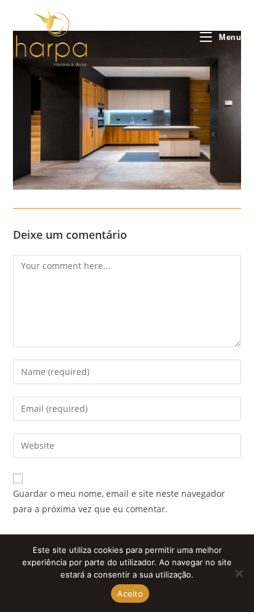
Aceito (130, 593)
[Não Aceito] (238, 573)
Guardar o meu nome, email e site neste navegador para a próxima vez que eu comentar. (119, 501)
